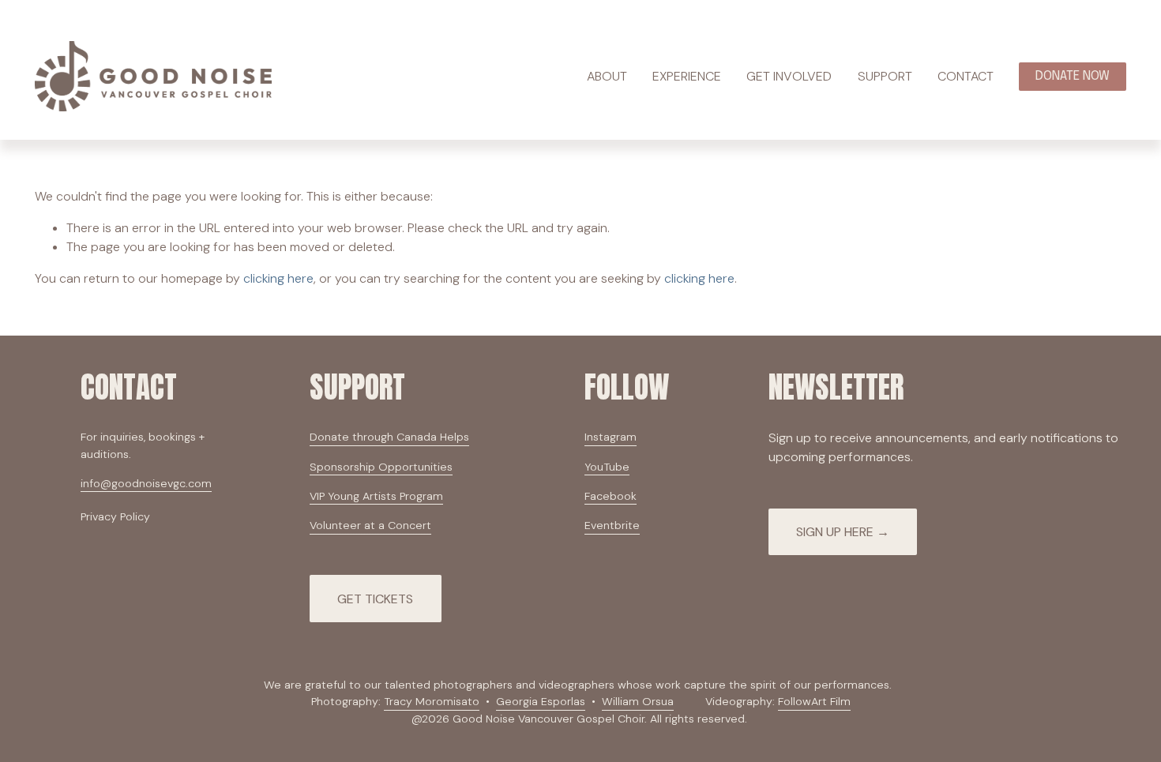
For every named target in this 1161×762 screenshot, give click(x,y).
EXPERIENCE (686, 76)
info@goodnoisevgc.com (146, 483)
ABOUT (607, 76)
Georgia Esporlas (540, 701)
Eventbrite (612, 525)
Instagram (610, 437)
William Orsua (638, 701)
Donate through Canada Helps (389, 437)
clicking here (278, 278)
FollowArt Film (814, 701)
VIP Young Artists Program (376, 496)
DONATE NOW (1072, 76)
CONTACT (965, 76)
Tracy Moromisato (431, 701)
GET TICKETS (375, 599)
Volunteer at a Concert (370, 525)
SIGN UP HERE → (842, 532)
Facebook (610, 496)
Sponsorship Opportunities (381, 467)
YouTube (606, 467)
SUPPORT (885, 76)
